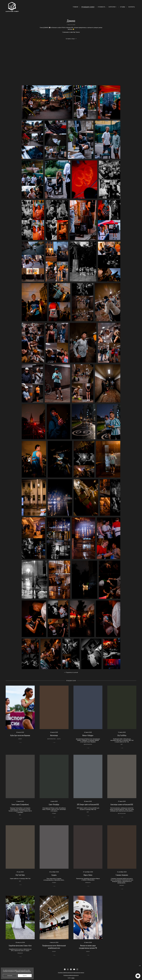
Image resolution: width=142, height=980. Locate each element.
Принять (25, 975)
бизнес (122, 885)
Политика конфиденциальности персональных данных (71, 972)
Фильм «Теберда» (87, 735)
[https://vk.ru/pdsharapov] (71, 969)
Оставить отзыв (70, 38)
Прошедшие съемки (87, 7)
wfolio (73, 978)
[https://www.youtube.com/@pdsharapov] (74, 969)
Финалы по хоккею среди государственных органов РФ (88, 946)
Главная (75, 7)
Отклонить (9, 975)
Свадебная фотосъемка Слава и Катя (20, 945)
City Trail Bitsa (121, 735)
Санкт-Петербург (54, 804)
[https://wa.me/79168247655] (68, 969)
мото (59, 738)
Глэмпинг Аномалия (122, 875)
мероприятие (51, 738)
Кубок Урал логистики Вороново (20, 735)
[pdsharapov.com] (12, 7)
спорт (20, 738)
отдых (54, 813)
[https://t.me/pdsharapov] (65, 969)
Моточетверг (54, 735)
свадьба (88, 882)
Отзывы (122, 7)
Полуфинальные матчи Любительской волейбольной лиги (54, 946)
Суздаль (54, 875)
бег (122, 744)
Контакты (131, 7)
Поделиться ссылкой (72, 672)
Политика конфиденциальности (71, 975)
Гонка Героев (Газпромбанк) (20, 804)
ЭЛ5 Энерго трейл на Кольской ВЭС (88, 804)
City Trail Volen (20, 875)
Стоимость (101, 7)
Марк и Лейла (88, 875)
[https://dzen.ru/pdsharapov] (77, 969)
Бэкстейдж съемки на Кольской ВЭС (122, 804)
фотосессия (122, 813)
